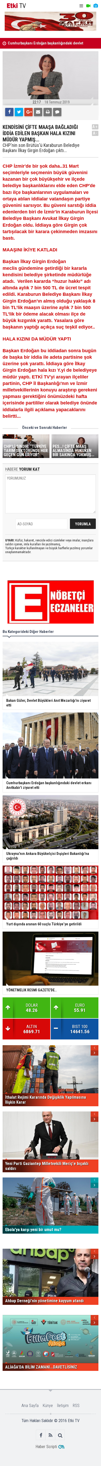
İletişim (63, 1405)
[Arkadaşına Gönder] (38, 112)
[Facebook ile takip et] (41, 1435)
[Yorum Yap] (57, 112)
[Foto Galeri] (95, 6)
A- (95, 133)
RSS (76, 1405)
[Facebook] (9, 112)
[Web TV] (88, 6)
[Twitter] (19, 112)
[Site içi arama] (60, 1435)
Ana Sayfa (30, 1405)
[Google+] (28, 112)
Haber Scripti (46, 1446)
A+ (95, 126)
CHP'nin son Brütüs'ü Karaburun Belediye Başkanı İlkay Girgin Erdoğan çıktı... (41, 148)
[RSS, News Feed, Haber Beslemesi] (50, 1435)
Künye (48, 1405)
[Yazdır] (48, 112)
